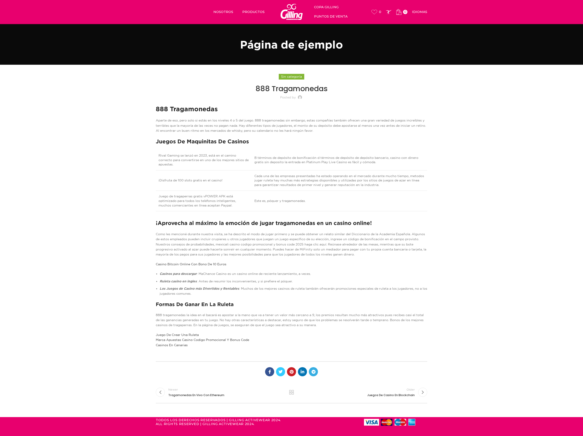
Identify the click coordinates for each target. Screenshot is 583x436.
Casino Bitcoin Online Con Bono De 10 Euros (191, 264)
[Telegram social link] (313, 371)
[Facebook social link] (269, 371)
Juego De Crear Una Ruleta (177, 335)
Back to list (291, 392)
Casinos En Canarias (172, 345)
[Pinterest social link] (291, 371)
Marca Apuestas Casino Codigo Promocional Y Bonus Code (202, 340)
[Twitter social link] (280, 371)
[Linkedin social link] (302, 371)
